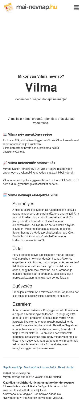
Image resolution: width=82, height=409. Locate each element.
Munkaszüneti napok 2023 (40, 367)
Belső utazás (66, 367)
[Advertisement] (41, 42)
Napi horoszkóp (12, 367)
